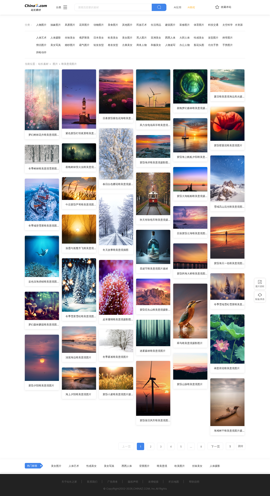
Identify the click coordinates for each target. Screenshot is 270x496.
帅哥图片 (227, 37)
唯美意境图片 (69, 63)
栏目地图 (174, 481)
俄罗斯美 (84, 37)
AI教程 (191, 7)
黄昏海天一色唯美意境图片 (229, 263)
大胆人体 (184, 37)
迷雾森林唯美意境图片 (152, 350)
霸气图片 (84, 44)
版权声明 (133, 481)
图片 (55, 63)
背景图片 (144, 466)
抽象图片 (56, 24)
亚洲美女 (156, 37)
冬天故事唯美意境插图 (115, 249)
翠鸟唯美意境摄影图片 (190, 343)
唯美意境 (162, 466)
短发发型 (98, 44)
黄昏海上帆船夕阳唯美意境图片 (192, 156)
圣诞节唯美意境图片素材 (154, 268)
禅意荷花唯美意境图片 (227, 368)
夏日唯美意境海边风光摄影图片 (229, 96)
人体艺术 (41, 37)
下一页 (215, 446)
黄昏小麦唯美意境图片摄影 (118, 394)
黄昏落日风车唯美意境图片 (155, 420)
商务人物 (141, 44)
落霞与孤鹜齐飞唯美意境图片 (81, 248)
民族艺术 (141, 24)
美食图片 (113, 24)
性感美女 (199, 37)
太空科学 (227, 24)
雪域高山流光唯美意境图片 (229, 206)
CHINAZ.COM (141, 488)
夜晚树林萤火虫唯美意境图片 (81, 167)
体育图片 (199, 24)
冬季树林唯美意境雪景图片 (43, 168)
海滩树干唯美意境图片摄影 (229, 430)
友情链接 (153, 481)
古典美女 (127, 44)
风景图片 (70, 24)
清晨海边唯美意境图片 (78, 357)
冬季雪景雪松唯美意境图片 (81, 316)
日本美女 (98, 37)
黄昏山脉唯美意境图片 (190, 384)
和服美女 (156, 44)
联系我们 (92, 481)
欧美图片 (179, 466)
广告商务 (112, 481)
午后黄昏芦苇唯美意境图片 (81, 204)
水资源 (239, 24)
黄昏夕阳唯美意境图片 (41, 385)
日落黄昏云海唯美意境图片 (192, 233)
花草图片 (84, 24)
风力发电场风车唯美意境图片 (155, 124)
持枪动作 (41, 52)
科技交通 (213, 24)
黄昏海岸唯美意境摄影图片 (155, 162)
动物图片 (98, 24)
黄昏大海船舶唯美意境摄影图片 (192, 196)
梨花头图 (199, 44)
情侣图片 (41, 44)
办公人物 (184, 44)
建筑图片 (170, 24)
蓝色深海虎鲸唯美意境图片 (43, 281)
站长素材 (43, 63)
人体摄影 (56, 37)
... (191, 446)
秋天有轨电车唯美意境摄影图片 (155, 219)
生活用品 (156, 24)
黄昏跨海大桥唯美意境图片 (192, 273)
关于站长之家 (69, 481)
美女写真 (56, 44)
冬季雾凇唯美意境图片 (115, 356)
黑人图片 (141, 37)
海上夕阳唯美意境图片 (78, 394)
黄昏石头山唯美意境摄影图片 (155, 309)
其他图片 (127, 24)
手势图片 (227, 44)
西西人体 (170, 37)
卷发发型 (113, 44)
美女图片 (127, 37)
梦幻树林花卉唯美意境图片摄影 (43, 134)
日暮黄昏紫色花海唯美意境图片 (118, 118)
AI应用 (177, 7)
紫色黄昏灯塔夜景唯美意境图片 (81, 133)
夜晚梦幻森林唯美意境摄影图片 (192, 108)
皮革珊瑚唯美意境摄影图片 (118, 319)
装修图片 (184, 24)
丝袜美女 (70, 37)
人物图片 (41, 24)
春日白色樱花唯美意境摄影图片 (118, 184)
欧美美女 (113, 37)
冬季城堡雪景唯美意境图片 (43, 225)
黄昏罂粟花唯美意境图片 (228, 145)
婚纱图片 (70, 44)
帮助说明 (194, 481)
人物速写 (170, 44)
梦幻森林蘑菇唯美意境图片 (43, 324)
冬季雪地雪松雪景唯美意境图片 (229, 304)
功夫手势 (213, 44)
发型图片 (213, 37)
